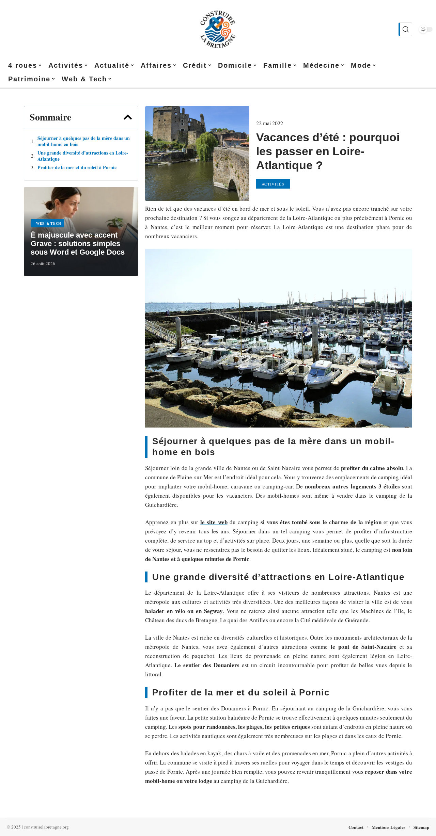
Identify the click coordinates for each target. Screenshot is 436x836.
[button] (128, 117)
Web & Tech (48, 223)
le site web (213, 522)
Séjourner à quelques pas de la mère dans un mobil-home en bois (83, 141)
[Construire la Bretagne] (218, 29)
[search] (405, 29)
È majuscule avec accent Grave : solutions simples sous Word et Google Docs (78, 243)
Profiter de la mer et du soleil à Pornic (76, 167)
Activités (273, 184)
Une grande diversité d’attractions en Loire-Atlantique (82, 156)
